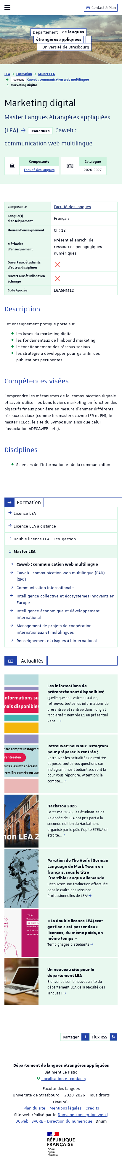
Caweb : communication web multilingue (58, 79)
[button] (85, 1037)
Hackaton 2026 (62, 806)
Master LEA (46, 73)
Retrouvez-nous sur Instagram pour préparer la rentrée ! (77, 749)
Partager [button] (71, 1037)
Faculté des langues (39, 170)
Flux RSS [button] (99, 1037)
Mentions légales (65, 1108)
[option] (61, 703)
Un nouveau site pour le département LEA (70, 972)
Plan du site (34, 1108)
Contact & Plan (103, 7)
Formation (24, 73)
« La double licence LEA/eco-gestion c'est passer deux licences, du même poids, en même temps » (75, 929)
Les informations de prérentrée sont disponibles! (75, 689)
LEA (7, 73)
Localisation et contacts (63, 1078)
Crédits (92, 1108)
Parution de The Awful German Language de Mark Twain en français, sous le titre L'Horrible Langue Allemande (77, 869)
